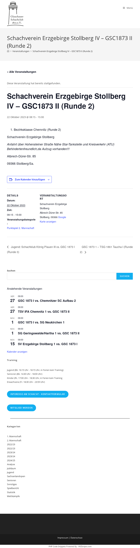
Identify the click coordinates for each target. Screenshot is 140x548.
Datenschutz (76, 537)
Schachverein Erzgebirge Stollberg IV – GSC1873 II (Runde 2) (63, 51)
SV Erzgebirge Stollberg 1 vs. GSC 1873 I (47, 344)
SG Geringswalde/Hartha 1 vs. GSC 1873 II (48, 333)
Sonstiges (12, 484)
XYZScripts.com (85, 546)
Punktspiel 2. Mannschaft (20, 228)
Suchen (11, 270)
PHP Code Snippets (57, 546)
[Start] (8, 51)
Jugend (10, 472)
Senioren (11, 480)
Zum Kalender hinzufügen (30, 179)
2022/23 (11, 444)
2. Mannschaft (14, 440)
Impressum (63, 537)
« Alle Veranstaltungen (21, 72)
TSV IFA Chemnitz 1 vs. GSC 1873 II (43, 311)
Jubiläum (11, 468)
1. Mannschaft (14, 436)
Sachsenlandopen (16, 476)
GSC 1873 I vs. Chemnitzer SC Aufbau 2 (47, 300)
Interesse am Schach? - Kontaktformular (37, 394)
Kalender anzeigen (17, 351)
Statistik (11, 492)
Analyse (11, 464)
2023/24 (11, 452)
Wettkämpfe (13, 496)
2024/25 (11, 460)
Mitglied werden (21, 407)
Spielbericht (13, 488)
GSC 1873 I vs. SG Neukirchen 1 (41, 322)
